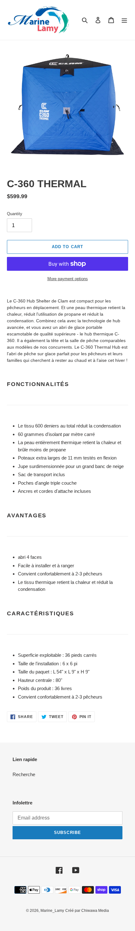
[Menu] (124, 20)
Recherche (24, 774)
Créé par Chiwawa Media (87, 910)
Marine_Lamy (52, 910)
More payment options (67, 278)
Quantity (14, 213)
